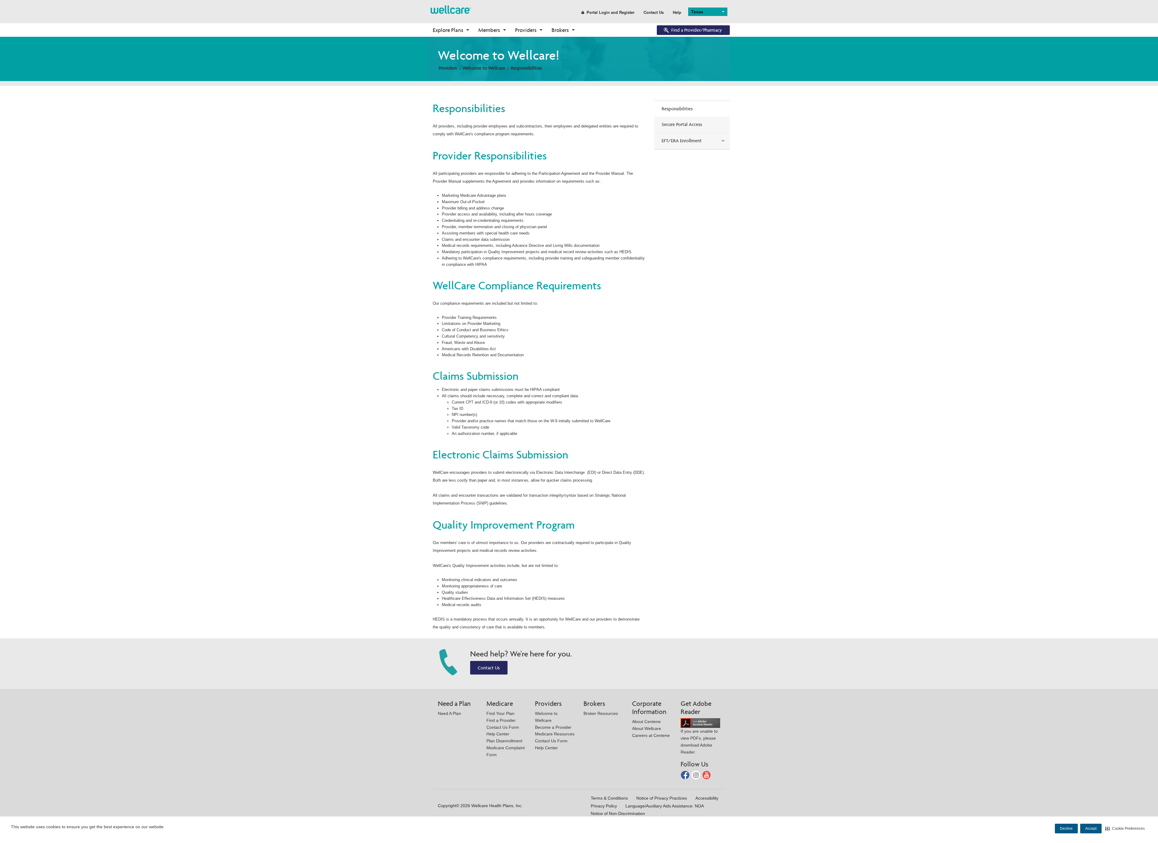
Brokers (560, 30)
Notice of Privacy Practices (661, 798)
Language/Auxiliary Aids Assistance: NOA (664, 806)
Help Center (497, 733)
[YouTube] (706, 774)
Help (677, 12)
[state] (451, 9)
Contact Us (654, 12)
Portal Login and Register (610, 12)
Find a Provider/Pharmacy (696, 30)
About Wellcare (646, 728)
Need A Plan (449, 713)
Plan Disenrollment (504, 740)
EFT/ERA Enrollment (682, 140)
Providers (525, 30)
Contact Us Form (502, 727)
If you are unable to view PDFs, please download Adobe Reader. (699, 741)
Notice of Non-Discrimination (618, 813)
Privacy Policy (604, 806)
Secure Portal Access (682, 124)
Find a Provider (501, 720)
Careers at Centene (651, 735)
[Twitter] (696, 774)
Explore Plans (448, 30)
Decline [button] (1066, 828)
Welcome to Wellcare (484, 68)
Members (489, 30)
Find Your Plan (500, 713)
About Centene (646, 721)
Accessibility (706, 798)
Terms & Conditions (609, 798)
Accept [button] (1090, 828)
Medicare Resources (554, 733)
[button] (1125, 828)
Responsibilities (526, 68)
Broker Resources (601, 713)
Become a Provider (553, 727)
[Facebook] (686, 774)
